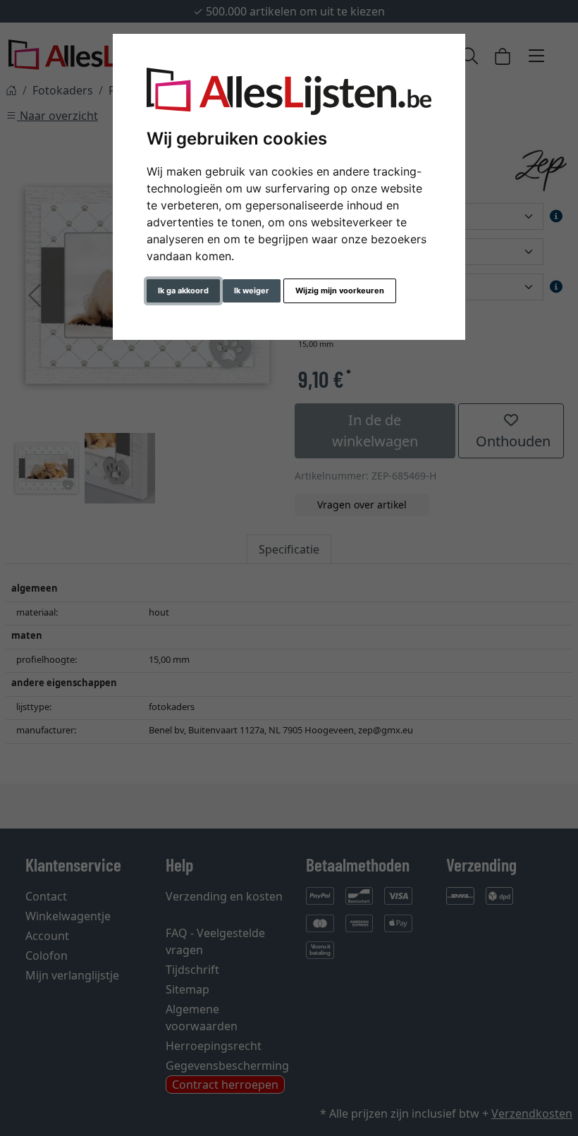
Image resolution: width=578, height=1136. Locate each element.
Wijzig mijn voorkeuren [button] (339, 290)
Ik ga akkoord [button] (183, 290)
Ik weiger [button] (251, 290)
